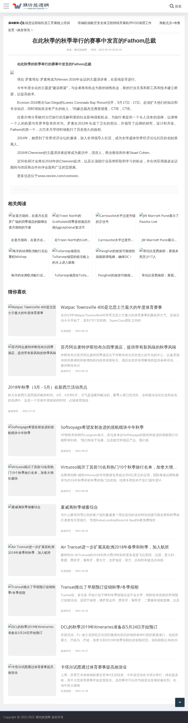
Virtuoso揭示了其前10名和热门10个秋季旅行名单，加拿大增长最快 (123, 467)
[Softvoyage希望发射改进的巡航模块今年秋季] (32, 440)
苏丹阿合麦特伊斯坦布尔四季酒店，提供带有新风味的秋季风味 (118, 347)
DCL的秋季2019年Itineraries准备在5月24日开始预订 (109, 627)
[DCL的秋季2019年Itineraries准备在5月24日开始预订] (32, 640)
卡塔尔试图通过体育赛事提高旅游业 (94, 667)
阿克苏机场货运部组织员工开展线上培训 (33, 23)
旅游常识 (66, 371)
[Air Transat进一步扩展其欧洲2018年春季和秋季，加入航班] (32, 560)
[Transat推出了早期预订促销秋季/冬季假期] (32, 600)
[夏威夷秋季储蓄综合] (32, 520)
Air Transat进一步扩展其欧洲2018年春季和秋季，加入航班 (115, 547)
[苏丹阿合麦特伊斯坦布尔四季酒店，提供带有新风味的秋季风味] (32, 360)
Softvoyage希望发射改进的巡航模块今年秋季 (102, 427)
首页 (11, 30)
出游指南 (66, 331)
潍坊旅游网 (43, 717)
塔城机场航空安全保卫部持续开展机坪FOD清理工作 (106, 23)
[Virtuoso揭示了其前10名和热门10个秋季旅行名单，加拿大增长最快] (32, 480)
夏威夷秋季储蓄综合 (79, 507)
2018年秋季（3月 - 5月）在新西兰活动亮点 (47, 387)
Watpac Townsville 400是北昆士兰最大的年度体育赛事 (111, 307)
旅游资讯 (23, 30)
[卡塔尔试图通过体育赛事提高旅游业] (32, 680)
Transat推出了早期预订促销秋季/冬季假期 (99, 587)
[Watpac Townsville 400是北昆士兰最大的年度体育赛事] (32, 320)
